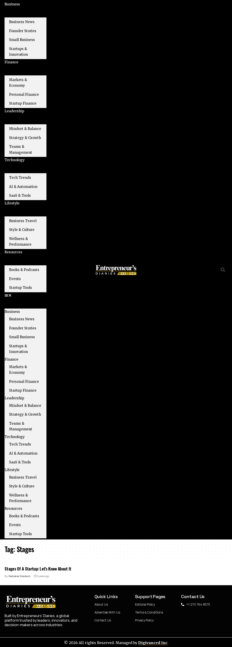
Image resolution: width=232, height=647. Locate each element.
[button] (25, 295)
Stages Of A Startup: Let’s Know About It (38, 568)
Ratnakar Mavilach (20, 576)
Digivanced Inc (152, 642)
